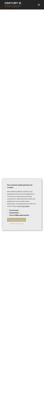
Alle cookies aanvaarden (16, 220)
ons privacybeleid (23, 206)
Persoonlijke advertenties (19, 215)
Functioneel (14, 210)
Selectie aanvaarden (17, 223)
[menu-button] (39, 5)
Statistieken (14, 213)
